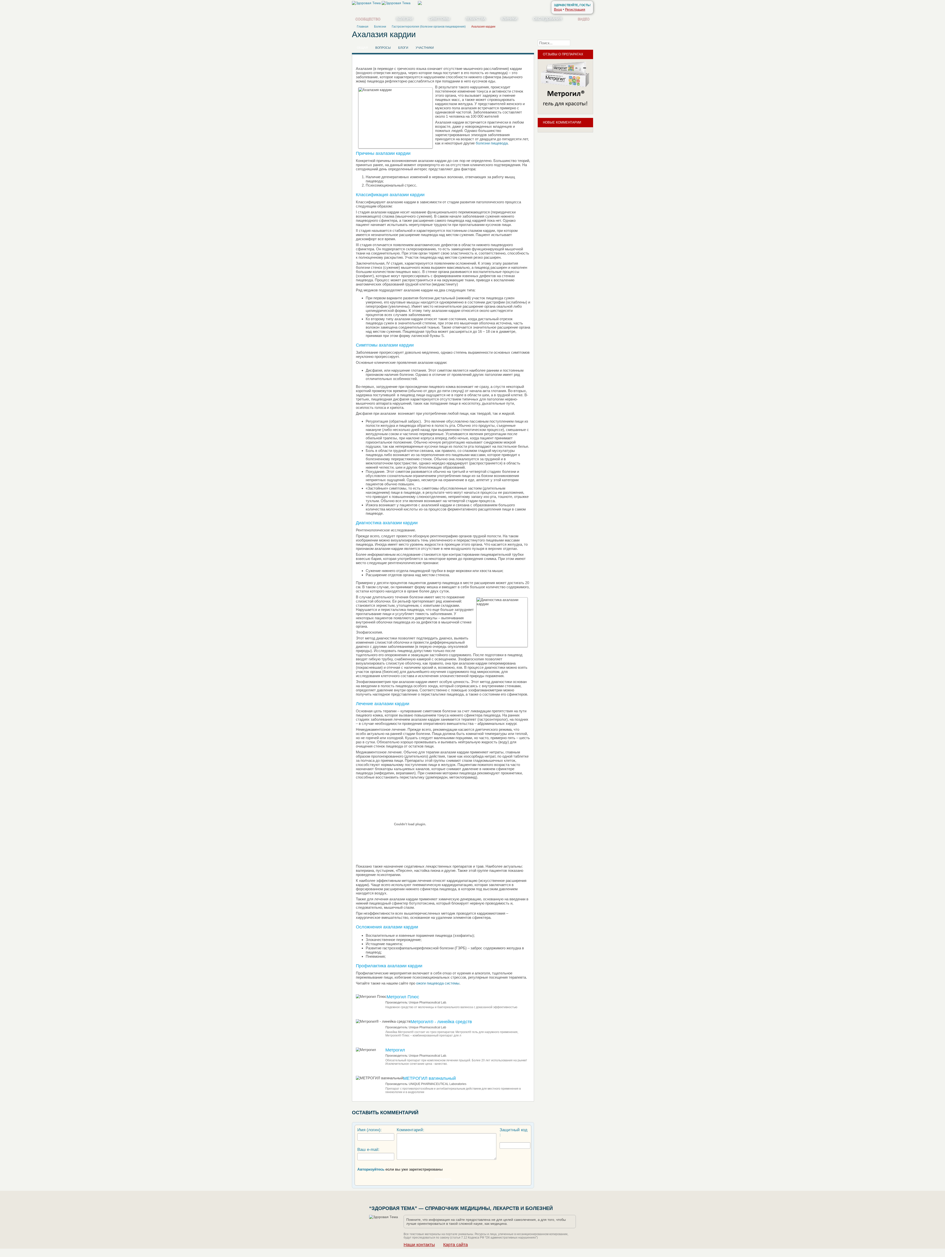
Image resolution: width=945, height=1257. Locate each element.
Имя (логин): (369, 1130)
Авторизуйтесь (370, 1169)
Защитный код (513, 1130)
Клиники (509, 19)
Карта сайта (455, 1244)
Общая (362, 47)
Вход (558, 9)
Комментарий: (410, 1130)
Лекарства (476, 19)
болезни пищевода (492, 143)
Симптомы (439, 19)
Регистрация (575, 9)
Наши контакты (419, 1244)
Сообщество (367, 19)
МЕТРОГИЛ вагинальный (429, 1078)
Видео (584, 19)
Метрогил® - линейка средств (441, 1021)
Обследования (547, 19)
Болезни (404, 19)
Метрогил (395, 1050)
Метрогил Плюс (403, 996)
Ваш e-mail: (368, 1149)
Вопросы (383, 47)
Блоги (403, 47)
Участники (425, 47)
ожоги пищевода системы (437, 983)
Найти (583, 43)
